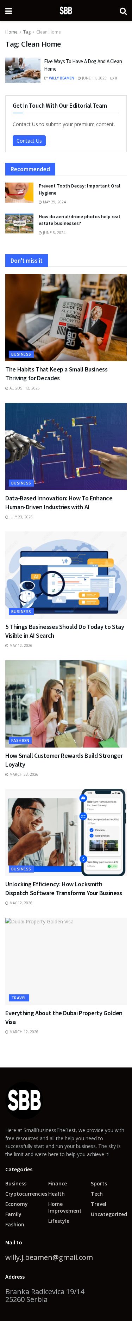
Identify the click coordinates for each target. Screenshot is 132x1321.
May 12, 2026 (20, 645)
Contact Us (29, 140)
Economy (16, 1204)
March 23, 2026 (23, 774)
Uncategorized (109, 1214)
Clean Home (48, 32)
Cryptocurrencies (26, 1193)
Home (11, 32)
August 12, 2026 (24, 388)
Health (56, 1193)
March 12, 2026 (23, 1031)
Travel (19, 997)
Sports (99, 1183)
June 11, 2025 (94, 78)
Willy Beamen (61, 78)
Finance (57, 1183)
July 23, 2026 (20, 516)
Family (13, 1214)
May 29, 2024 (54, 202)
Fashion (20, 740)
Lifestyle (58, 1221)
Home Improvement (65, 1207)
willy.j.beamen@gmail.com (49, 1257)
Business (21, 354)
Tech (97, 1193)
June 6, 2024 (53, 232)
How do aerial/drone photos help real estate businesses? (79, 220)
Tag (27, 32)
